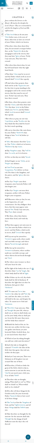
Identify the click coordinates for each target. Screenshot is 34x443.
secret (16, 110)
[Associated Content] (33, 17)
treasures (8, 239)
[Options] (30, 8)
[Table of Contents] (2, 8)
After (8, 142)
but (16, 170)
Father (13, 144)
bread (28, 157)
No (10, 291)
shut (6, 107)
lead (12, 167)
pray (17, 107)
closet (13, 105)
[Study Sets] (19, 8)
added (23, 407)
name (20, 147)
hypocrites (17, 51)
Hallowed (8, 147)
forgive (7, 163)
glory (18, 56)
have (11, 212)
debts (23, 161)
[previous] (8, 441)
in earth (12, 153)
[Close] (2, 24)
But (8, 402)
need (17, 135)
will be (28, 151)
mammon (8, 304)
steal (10, 258)
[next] (25, 441)
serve (20, 291)
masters (8, 294)
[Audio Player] (28, 437)
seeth (12, 112)
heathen (22, 121)
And (8, 167)
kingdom (14, 151)
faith (16, 375)
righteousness (20, 405)
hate (26, 294)
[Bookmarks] (23, 8)
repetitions (9, 121)
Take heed (10, 34)
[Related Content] (26, 8)
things (11, 407)
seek (12, 402)
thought (10, 310)
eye (18, 271)
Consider (15, 347)
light (26, 273)
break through (16, 244)
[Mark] (2, 27)
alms (7, 37)
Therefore (10, 308)
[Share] (2, 34)
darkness (8, 287)
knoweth (20, 133)
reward (17, 79)
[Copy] (2, 31)
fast (12, 209)
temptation (9, 170)
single (24, 271)
